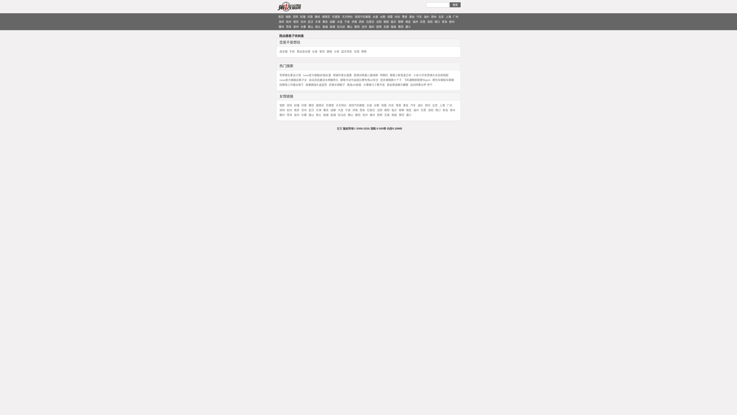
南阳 (386, 21)
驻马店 (341, 26)
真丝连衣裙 (303, 51)
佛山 (349, 26)
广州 (455, 16)
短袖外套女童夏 (342, 75)
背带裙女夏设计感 (290, 75)
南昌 (393, 26)
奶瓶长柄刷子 (337, 84)
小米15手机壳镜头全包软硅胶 (431, 75)
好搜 (303, 16)
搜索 (455, 4)
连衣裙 (283, 51)
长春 (303, 26)
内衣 (397, 16)
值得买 (326, 16)
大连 (339, 21)
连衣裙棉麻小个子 (391, 79)
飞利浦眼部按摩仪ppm (417, 79)
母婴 (390, 16)
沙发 (336, 51)
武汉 (310, 21)
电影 (288, 16)
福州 (371, 26)
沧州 (364, 26)
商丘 (318, 26)
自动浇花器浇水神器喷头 (323, 79)
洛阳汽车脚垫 (363, 16)
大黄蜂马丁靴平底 (374, 84)
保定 (408, 21)
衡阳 (357, 26)
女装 (375, 16)
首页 (281, 16)
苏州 (303, 21)
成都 (332, 21)
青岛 (444, 21)
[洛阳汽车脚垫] (296, 6)
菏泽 (288, 26)
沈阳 (379, 21)
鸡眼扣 (384, 75)
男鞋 (364, 51)
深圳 (281, 21)
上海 (448, 16)
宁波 (347, 21)
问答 (310, 16)
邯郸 (400, 21)
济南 (354, 21)
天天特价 (347, 16)
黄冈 (400, 26)
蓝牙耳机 (346, 51)
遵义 (408, 26)
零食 (404, 16)
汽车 (419, 16)
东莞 (422, 21)
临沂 (393, 21)
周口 (437, 21)
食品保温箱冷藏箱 (397, 84)
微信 (317, 16)
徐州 (451, 21)
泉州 (296, 26)
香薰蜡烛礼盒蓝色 (316, 84)
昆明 (379, 26)
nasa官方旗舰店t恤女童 (317, 75)
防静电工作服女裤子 (291, 84)
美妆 (412, 16)
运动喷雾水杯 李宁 (421, 84)
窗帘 (322, 51)
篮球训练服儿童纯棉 (366, 75)
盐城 (332, 26)
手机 (292, 51)
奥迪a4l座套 (354, 84)
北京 (441, 16)
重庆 (325, 21)
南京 (296, 21)
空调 (356, 51)
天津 (318, 21)
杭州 (288, 21)
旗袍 (329, 51)
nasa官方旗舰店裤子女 (293, 79)
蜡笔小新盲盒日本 (400, 75)
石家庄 (370, 21)
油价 (426, 16)
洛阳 (430, 21)
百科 (295, 16)
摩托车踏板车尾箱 (443, 79)
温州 (415, 21)
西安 (361, 21)
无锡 (386, 26)
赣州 (281, 26)
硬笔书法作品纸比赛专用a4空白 (359, 79)
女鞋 (382, 16)
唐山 (310, 26)
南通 (325, 26)
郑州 (433, 16)
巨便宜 (336, 16)
